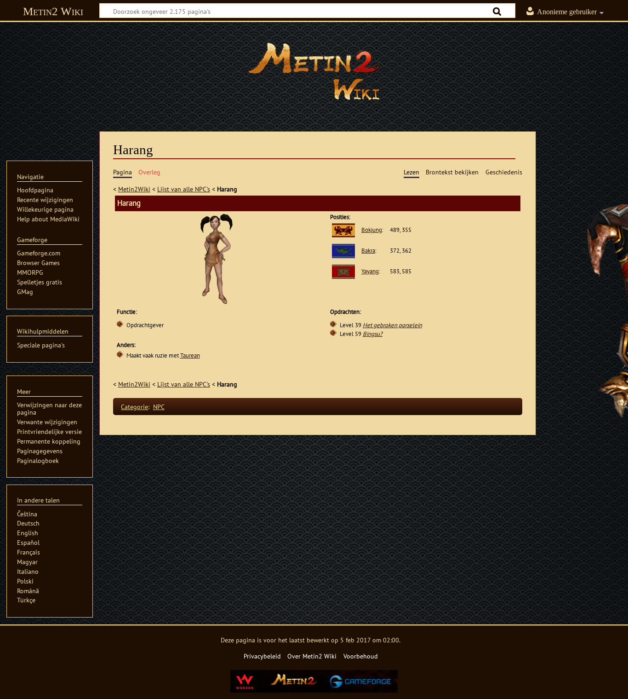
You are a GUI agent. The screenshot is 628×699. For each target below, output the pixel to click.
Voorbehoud (360, 656)
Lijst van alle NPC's (183, 189)
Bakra (368, 250)
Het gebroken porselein (392, 325)
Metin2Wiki (134, 189)
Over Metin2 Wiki (312, 656)
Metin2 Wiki (53, 11)
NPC (159, 406)
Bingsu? (373, 334)
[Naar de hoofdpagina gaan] (314, 71)
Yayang (370, 271)
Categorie (134, 406)
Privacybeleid (262, 656)
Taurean (190, 355)
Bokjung (371, 230)
